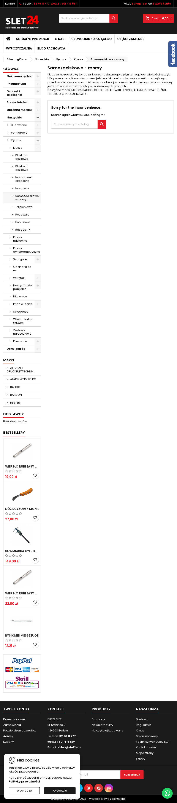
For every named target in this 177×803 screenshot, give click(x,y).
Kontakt (10, 3)
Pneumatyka (16, 84)
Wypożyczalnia (19, 48)
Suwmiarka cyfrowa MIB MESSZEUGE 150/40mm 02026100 (22, 551)
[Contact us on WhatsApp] (167, 793)
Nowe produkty (102, 725)
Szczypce (20, 259)
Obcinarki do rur (22, 268)
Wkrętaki (19, 278)
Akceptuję (60, 791)
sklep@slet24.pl (69, 747)
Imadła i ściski (23, 304)
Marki (8, 360)
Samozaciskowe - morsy (27, 197)
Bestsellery (14, 432)
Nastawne (22, 188)
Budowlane (19, 125)
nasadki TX (22, 230)
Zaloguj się (139, 3)
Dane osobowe (14, 719)
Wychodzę (24, 791)
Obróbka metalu (19, 110)
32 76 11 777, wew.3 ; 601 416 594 (55, 3)
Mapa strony (144, 753)
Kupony (8, 742)
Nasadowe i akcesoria (23, 179)
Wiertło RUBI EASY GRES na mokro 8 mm (22, 593)
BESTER (14, 403)
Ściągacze (20, 312)
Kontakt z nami (146, 747)
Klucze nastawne (20, 239)
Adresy (8, 736)
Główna (11, 68)
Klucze (17, 148)
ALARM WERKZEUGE (22, 379)
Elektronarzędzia (19, 76)
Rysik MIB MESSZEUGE (21, 635)
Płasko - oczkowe (21, 157)
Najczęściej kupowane (107, 730)
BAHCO (14, 387)
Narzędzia (14, 117)
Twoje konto (16, 709)
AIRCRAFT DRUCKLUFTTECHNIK (20, 370)
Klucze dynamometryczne (26, 250)
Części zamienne (130, 39)
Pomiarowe (19, 133)
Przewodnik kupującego (91, 39)
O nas (59, 39)
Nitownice (20, 296)
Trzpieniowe (24, 207)
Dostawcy (13, 414)
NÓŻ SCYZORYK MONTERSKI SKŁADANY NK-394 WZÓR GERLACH (22, 509)
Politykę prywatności (24, 781)
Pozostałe (22, 214)
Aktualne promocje (32, 39)
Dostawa (142, 719)
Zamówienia (12, 725)
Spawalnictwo (17, 102)
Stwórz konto (162, 3)
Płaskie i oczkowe (21, 168)
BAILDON (15, 395)
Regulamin (143, 725)
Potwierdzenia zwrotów (19, 730)
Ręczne (16, 140)
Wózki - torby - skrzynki (23, 321)
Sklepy (140, 759)
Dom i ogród (16, 349)
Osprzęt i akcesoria (14, 93)
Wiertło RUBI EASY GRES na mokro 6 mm (22, 466)
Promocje (99, 719)
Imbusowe (22, 222)
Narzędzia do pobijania (22, 287)
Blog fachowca (51, 48)
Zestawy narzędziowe (22, 332)
